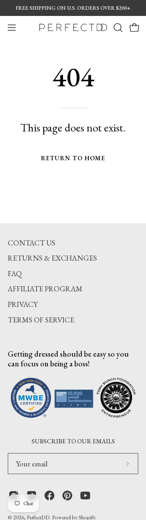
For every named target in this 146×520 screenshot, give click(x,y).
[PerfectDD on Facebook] (49, 495)
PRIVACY (23, 304)
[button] (117, 27)
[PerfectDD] (73, 28)
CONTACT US (31, 243)
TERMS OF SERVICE (41, 320)
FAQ (15, 273)
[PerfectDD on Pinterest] (67, 495)
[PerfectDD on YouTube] (85, 495)
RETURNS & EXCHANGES (52, 258)
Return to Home (73, 158)
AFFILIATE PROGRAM (45, 289)
